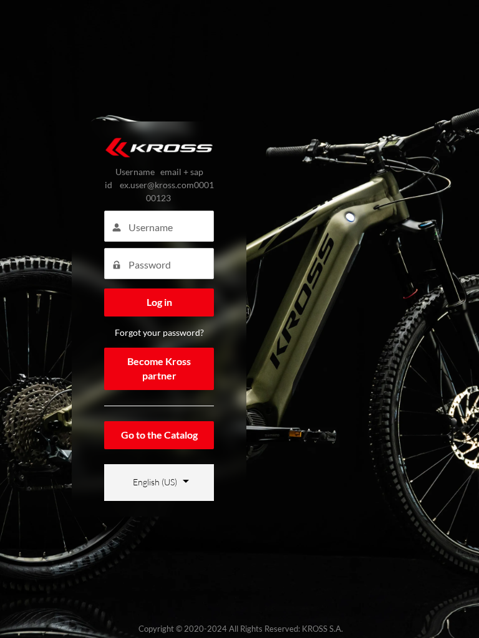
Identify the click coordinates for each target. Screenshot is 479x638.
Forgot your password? (159, 332)
